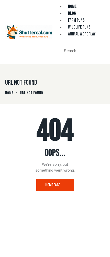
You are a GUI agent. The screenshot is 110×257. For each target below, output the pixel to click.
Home (9, 93)
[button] (59, 45)
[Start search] (60, 57)
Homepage (52, 185)
